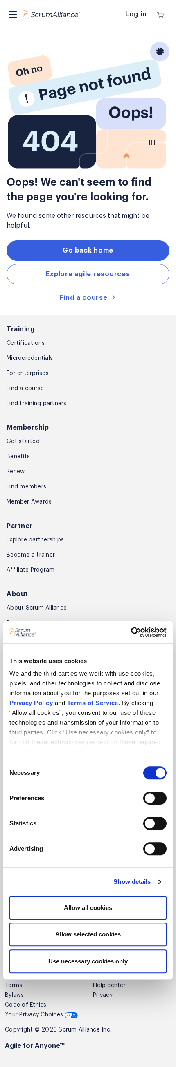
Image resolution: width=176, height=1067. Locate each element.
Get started (23, 441)
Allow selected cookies (88, 934)
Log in (136, 14)
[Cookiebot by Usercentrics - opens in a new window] (131, 632)
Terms (13, 985)
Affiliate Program (30, 570)
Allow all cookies (88, 907)
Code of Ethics (26, 1005)
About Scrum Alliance (37, 608)
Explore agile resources (88, 274)
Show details (132, 881)
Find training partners (37, 403)
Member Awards (29, 502)
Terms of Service (92, 703)
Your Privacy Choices (35, 1015)
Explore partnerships (35, 540)
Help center (109, 985)
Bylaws (14, 995)
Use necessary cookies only (88, 961)
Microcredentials (30, 358)
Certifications (26, 343)
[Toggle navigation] (12, 14)
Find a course (85, 298)
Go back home (88, 250)
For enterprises (28, 373)
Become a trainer (31, 555)
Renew (16, 472)
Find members (26, 487)
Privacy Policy (31, 703)
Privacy (103, 995)
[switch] (155, 798)
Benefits (18, 456)
